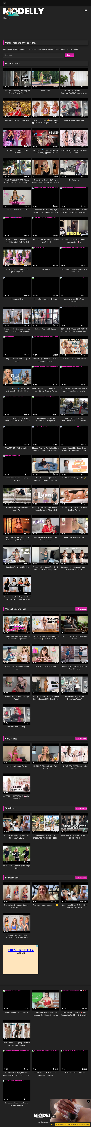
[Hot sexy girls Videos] (45, 12)
